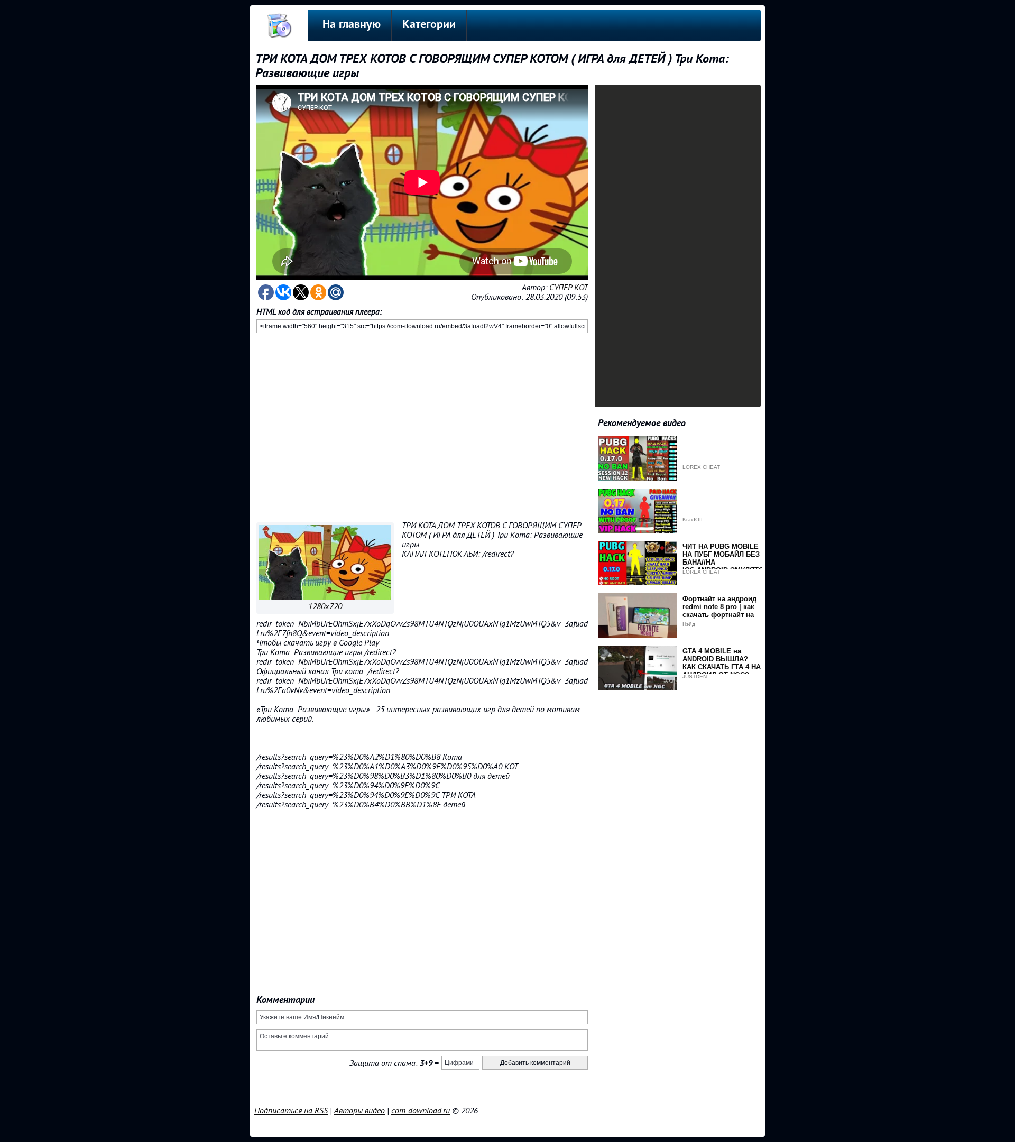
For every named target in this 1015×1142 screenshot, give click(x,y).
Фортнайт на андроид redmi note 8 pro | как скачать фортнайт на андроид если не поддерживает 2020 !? (719, 614)
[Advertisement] (422, 426)
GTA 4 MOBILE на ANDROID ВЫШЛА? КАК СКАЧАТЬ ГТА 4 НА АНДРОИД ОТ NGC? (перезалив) (721, 667)
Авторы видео (359, 1111)
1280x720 (325, 606)
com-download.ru (420, 1111)
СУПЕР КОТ (568, 287)
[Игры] (325, 597)
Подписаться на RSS (291, 1111)
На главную (351, 25)
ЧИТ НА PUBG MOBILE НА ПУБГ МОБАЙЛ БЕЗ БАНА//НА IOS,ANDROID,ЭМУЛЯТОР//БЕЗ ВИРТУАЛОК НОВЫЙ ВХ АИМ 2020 (727, 566)
